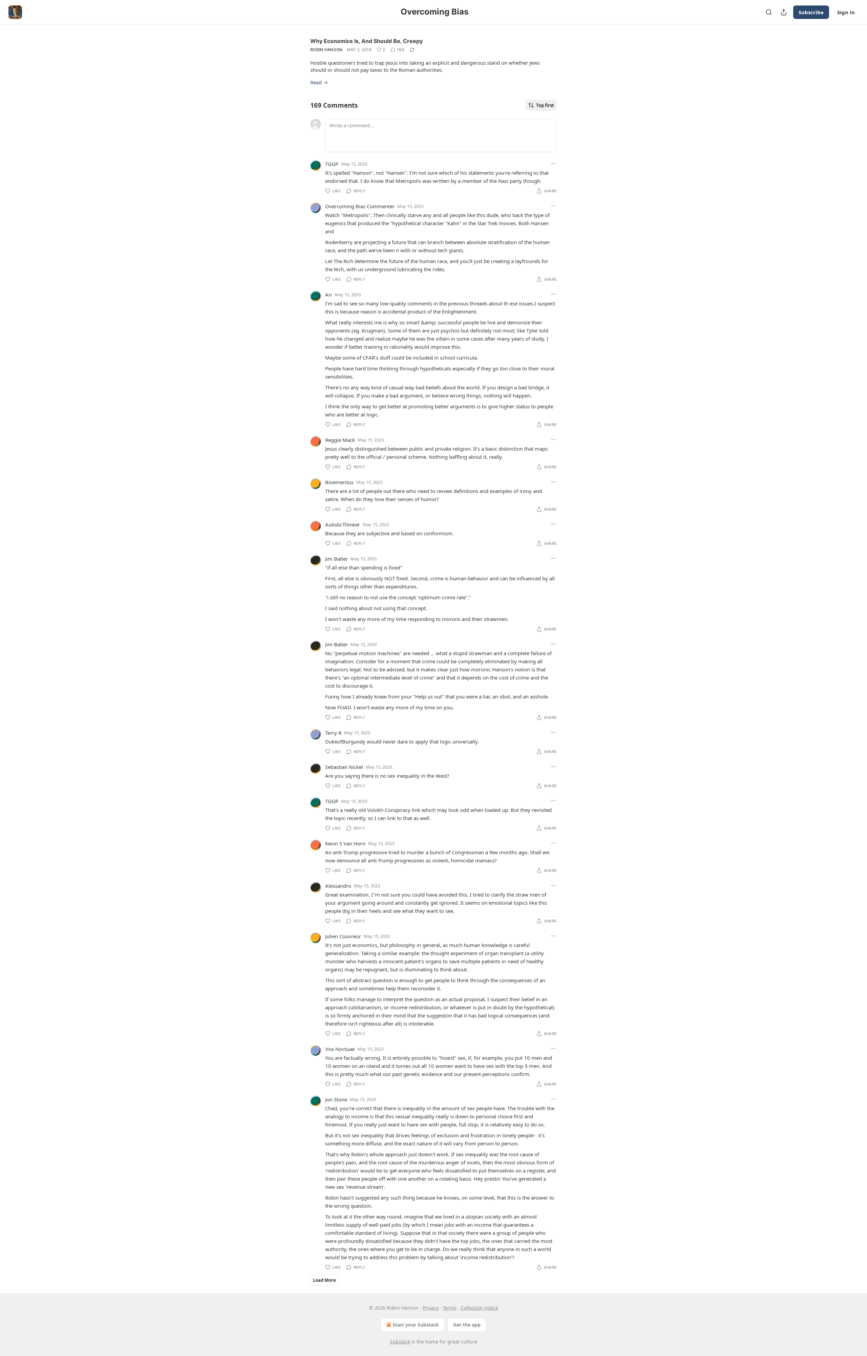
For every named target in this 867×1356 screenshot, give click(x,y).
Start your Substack (416, 1324)
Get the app (467, 1324)
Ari (328, 294)
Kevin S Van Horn (345, 843)
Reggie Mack (340, 439)
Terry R (333, 732)
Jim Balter (336, 558)
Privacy (431, 1308)
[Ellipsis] (553, 163)
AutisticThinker (342, 524)
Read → (319, 82)
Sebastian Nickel (344, 766)
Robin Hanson (326, 49)
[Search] (769, 12)
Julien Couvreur (343, 936)
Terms (450, 1308)
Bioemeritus (339, 482)
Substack (400, 1341)
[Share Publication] (783, 12)
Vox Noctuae (340, 1049)
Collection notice (479, 1308)
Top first (545, 105)
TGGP (331, 163)
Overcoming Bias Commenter (360, 206)
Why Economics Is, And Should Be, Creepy (366, 41)
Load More (324, 1280)
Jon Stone (336, 1099)
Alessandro (338, 885)
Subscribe (811, 12)
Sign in (846, 12)
